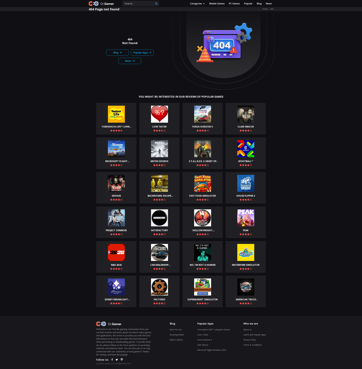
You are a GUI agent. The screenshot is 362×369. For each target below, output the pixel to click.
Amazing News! (177, 334)
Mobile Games (217, 3)
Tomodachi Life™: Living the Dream (213, 329)
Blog (259, 3)
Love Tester (202, 334)
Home (265, 9)
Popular (248, 3)
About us (247, 329)
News (269, 3)
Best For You (176, 329)
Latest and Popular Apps (254, 334)
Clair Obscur (202, 345)
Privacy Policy (249, 339)
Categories (196, 3)
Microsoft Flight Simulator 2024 (211, 350)
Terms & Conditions (252, 345)
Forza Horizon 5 (204, 339)
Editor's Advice (176, 339)
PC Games (234, 3)
